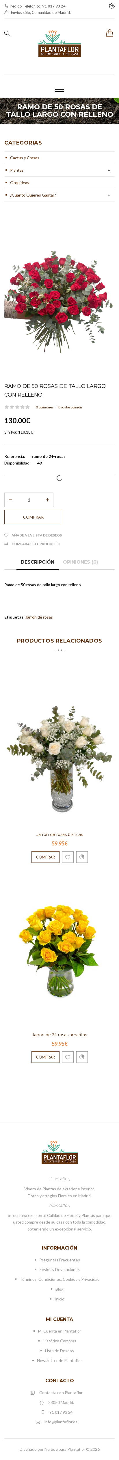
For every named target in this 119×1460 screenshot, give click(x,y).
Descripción (37, 562)
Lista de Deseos (59, 1350)
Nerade (51, 1449)
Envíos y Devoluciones (60, 1269)
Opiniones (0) (80, 562)
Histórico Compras (59, 1340)
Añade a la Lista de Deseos (37, 535)
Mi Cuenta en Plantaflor (59, 1330)
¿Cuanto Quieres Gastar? (33, 195)
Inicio (59, 1298)
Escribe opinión (70, 407)
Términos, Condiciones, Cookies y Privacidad (60, 1279)
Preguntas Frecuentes (59, 1259)
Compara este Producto (36, 544)
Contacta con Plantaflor (61, 1392)
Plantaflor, (59, 1178)
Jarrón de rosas (39, 617)
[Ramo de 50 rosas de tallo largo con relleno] (59, 298)
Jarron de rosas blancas (59, 834)
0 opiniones (45, 407)
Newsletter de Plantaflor (59, 1360)
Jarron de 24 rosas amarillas (59, 1034)
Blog (59, 1289)
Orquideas (19, 182)
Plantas (17, 170)
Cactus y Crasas (24, 157)
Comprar (45, 857)
